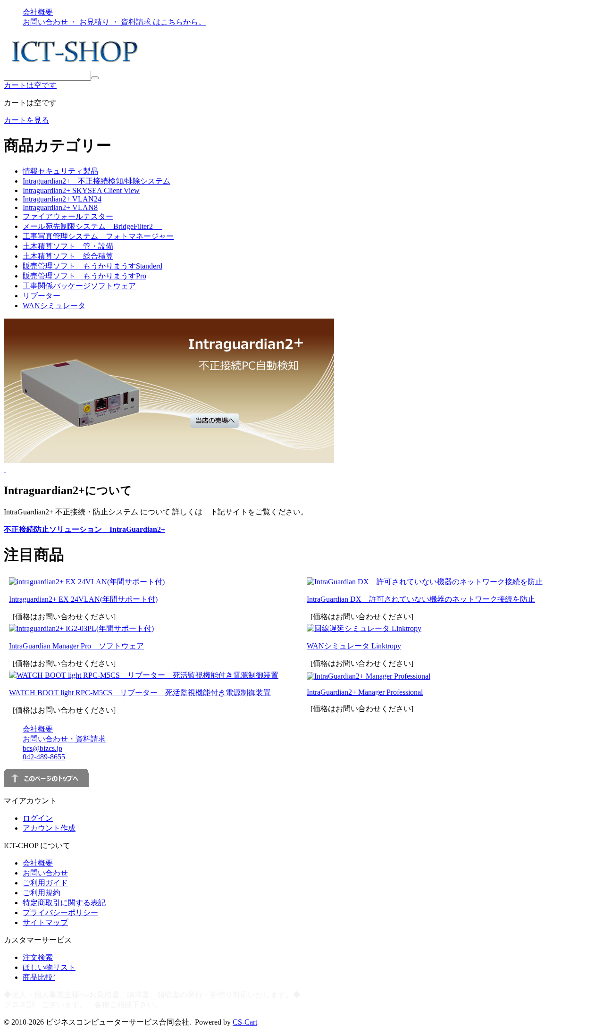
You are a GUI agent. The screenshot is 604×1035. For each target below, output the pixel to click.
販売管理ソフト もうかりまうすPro (84, 276)
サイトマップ (45, 922)
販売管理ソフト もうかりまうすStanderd (92, 266)
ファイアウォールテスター (68, 216)
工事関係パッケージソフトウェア (79, 286)
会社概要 (38, 12)
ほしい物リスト (49, 967)
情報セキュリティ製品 (60, 171)
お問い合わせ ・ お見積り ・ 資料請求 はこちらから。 (114, 22)
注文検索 (38, 957)
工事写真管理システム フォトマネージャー (98, 236)
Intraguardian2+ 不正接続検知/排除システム (96, 181)
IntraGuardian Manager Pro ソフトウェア (76, 646)
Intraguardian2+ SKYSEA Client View (81, 190)
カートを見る (26, 120)
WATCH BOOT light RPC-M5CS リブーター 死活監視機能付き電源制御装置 (140, 693)
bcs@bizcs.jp (42, 748)
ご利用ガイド (45, 883)
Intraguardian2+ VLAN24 (62, 199)
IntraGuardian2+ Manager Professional (365, 692)
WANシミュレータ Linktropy (354, 646)
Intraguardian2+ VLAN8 (60, 207)
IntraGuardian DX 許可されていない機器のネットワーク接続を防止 (421, 599)
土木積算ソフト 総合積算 (68, 256)
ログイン (38, 818)
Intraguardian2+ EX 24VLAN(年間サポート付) (83, 599)
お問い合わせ (45, 873)
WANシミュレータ (54, 306)
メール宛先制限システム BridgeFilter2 (92, 226)
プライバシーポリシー (60, 913)
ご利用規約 (41, 893)
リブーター (41, 296)
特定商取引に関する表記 (64, 903)
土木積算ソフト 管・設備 (68, 246)
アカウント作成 (49, 828)
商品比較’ (39, 977)
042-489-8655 (44, 757)
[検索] (95, 77)
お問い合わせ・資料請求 (64, 739)
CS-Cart (245, 1022)
